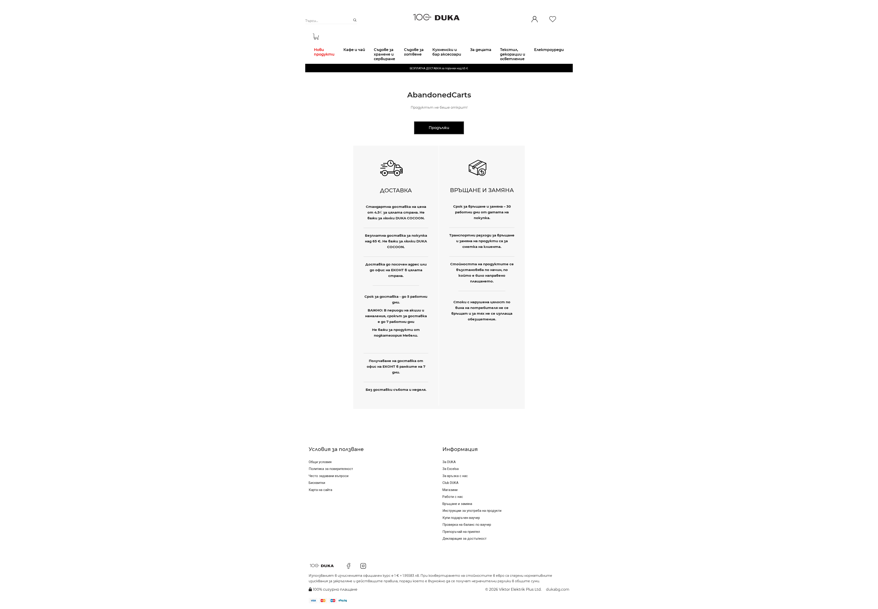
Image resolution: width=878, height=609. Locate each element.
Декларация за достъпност (464, 539)
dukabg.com (557, 589)
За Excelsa (450, 469)
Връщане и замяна (457, 504)
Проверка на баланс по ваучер (466, 525)
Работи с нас (452, 497)
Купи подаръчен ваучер (461, 518)
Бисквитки (317, 483)
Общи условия (320, 462)
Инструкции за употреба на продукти (471, 511)
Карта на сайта (320, 490)
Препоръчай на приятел (461, 532)
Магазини (450, 490)
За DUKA (449, 462)
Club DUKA (450, 483)
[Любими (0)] (552, 19)
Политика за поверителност (331, 469)
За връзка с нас (455, 476)
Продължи (439, 128)
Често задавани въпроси (328, 476)
